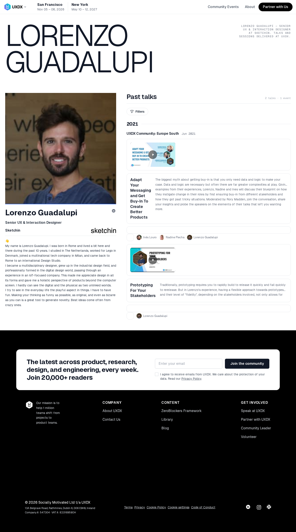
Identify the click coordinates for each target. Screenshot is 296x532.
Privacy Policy (191, 378)
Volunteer (249, 437)
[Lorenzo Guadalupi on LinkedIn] (114, 211)
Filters (140, 111)
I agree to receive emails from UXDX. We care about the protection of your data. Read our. (212, 376)
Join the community (247, 364)
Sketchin (12, 230)
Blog (165, 428)
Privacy (139, 507)
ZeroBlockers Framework (181, 411)
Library (167, 419)
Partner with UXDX (255, 419)
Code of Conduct (203, 507)
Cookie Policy (156, 507)
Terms (128, 507)
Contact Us (111, 419)
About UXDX (112, 411)
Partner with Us (275, 7)
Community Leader (256, 428)
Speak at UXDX (253, 411)
